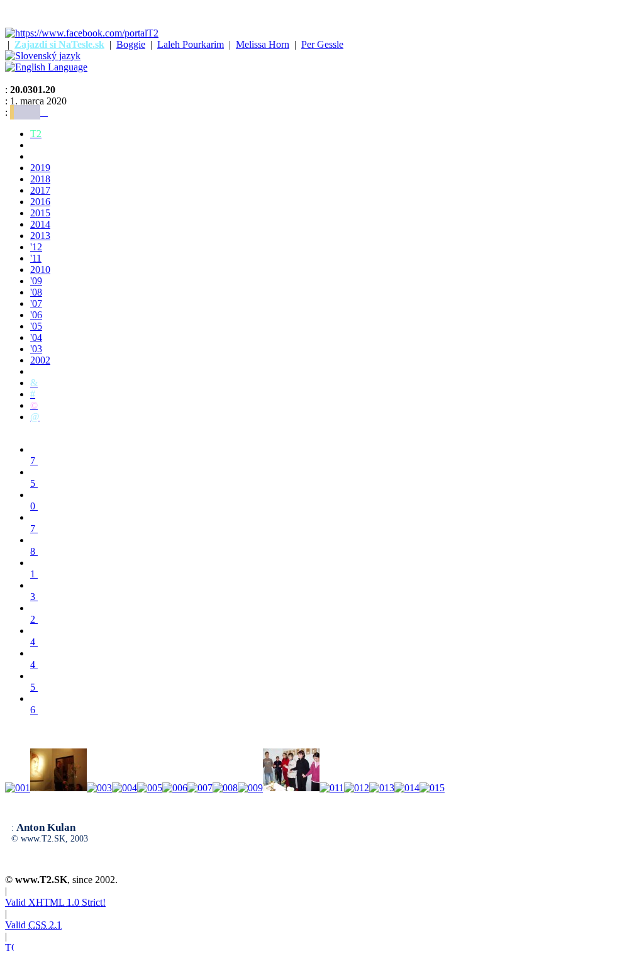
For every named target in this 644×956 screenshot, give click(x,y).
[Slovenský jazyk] (42, 55)
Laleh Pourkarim (190, 44)
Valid (55, 902)
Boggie (130, 44)
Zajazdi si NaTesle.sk (59, 44)
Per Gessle (322, 44)
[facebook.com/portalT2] (81, 33)
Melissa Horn (262, 44)
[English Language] (46, 67)
